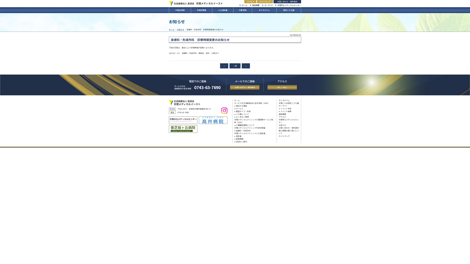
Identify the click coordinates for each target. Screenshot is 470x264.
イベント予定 (285, 108)
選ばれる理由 (241, 105)
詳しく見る (282, 87)
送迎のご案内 (241, 141)
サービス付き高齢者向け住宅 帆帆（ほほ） (252, 103)
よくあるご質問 (242, 117)
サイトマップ (264, 1)
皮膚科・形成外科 (243, 130)
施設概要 (255, 5)
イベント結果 (285, 111)
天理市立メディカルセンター (289, 5)
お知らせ (180, 29)
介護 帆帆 (243, 10)
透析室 (238, 136)
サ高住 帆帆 (180, 10)
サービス (239, 108)
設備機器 (239, 139)
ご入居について (242, 114)
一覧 (235, 66)
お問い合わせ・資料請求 (287, 1)
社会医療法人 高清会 (198, 3)
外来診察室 (201, 10)
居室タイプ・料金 (243, 111)
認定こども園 (288, 10)
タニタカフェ (264, 10)
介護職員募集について (245, 125)
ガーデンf (268, 5)
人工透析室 (222, 10)
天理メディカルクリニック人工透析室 (249, 133)
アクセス (250, 1)
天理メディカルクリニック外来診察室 (249, 127)
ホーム (244, 5)
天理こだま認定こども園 (289, 103)
